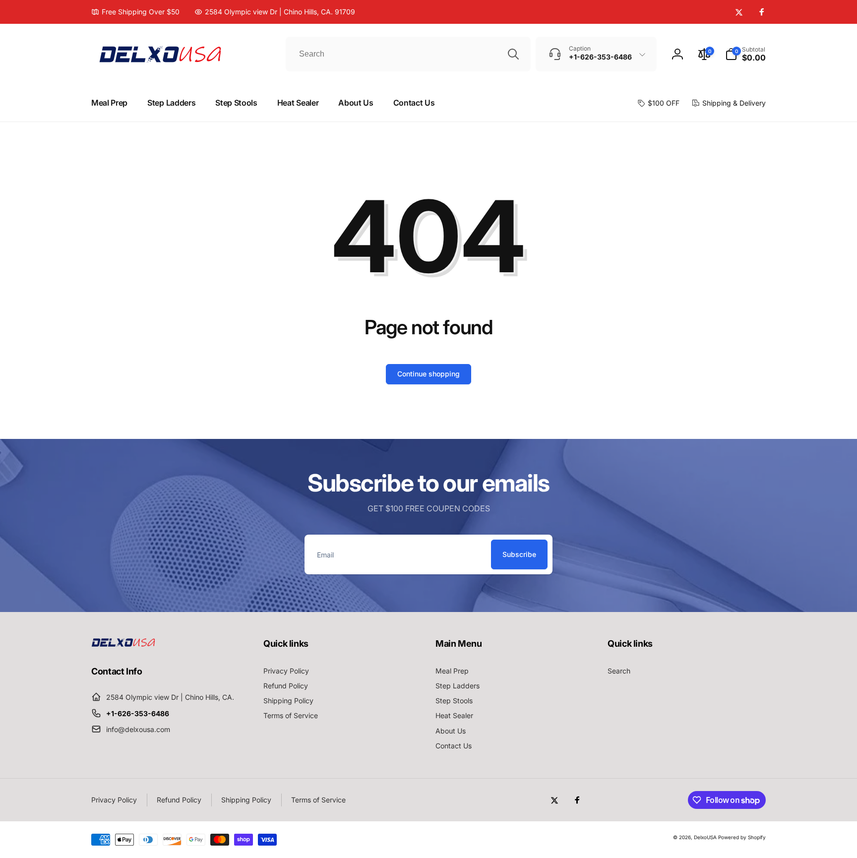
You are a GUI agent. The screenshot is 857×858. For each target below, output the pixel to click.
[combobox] (408, 54)
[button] (745, 54)
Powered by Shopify (742, 837)
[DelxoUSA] (123, 644)
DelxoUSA (705, 837)
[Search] (513, 54)
